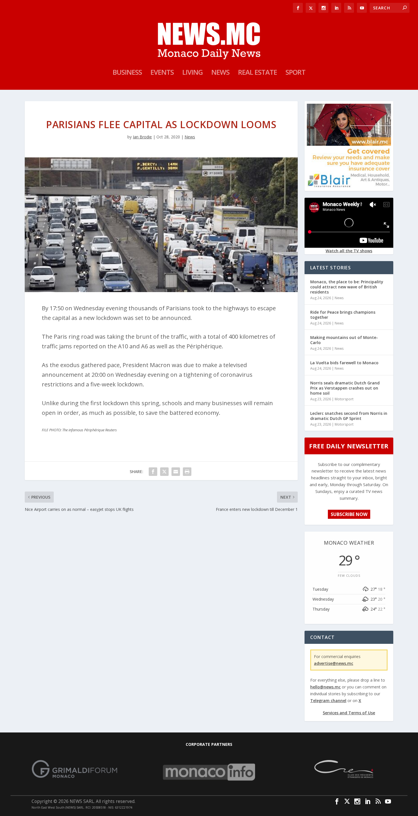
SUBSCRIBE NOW (349, 514)
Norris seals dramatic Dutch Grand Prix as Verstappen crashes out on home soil (345, 388)
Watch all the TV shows (349, 250)
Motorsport (344, 399)
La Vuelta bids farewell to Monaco (344, 362)
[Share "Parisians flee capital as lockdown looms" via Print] (187, 471)
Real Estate (257, 73)
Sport (295, 73)
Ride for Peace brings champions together (342, 314)
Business (127, 73)
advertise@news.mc (333, 663)
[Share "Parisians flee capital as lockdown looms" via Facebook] (153, 471)
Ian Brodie (142, 137)
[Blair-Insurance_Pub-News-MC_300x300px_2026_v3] (349, 186)
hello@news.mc (325, 687)
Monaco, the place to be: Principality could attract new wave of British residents (346, 287)
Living (192, 73)
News (220, 73)
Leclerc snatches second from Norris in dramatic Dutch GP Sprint (348, 416)
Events (162, 73)
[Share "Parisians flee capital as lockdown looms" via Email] (175, 471)
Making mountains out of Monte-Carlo (344, 340)
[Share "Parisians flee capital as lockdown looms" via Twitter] (164, 471)
